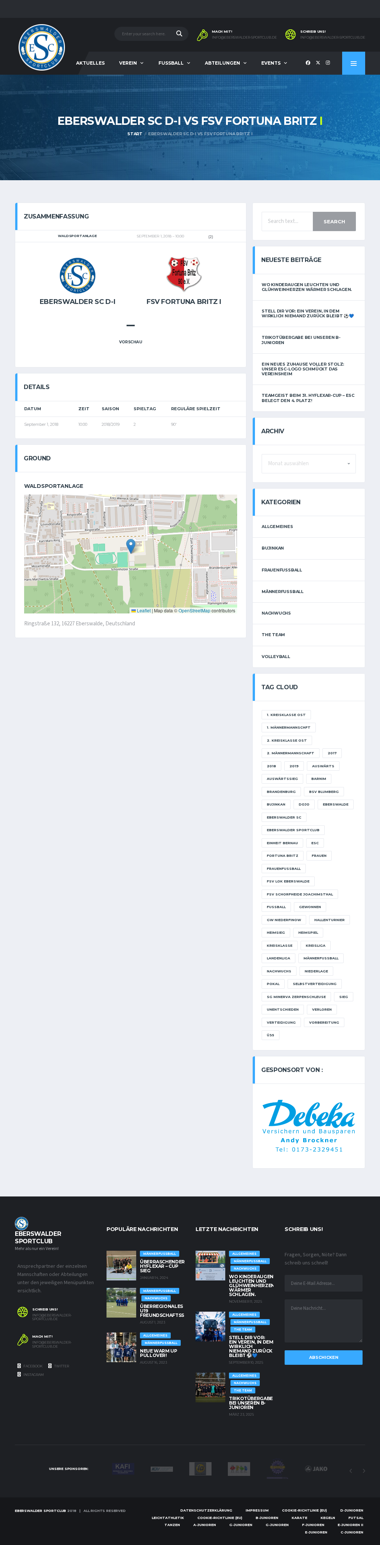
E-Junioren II (350, 1525)
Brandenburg (281, 792)
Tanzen (172, 1525)
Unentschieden (283, 1009)
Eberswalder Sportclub (293, 830)
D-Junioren (351, 1510)
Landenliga (278, 958)
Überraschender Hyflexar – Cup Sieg (162, 1266)
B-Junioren (267, 1518)
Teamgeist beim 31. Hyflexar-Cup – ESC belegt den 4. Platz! (308, 398)
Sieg (343, 997)
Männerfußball (283, 591)
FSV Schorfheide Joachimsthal (300, 894)
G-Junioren (240, 1525)
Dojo (304, 804)
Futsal (355, 1518)
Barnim (318, 779)
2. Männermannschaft (290, 753)
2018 (271, 766)
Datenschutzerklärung (206, 1510)
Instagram (33, 1375)
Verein (128, 63)
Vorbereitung (324, 1022)
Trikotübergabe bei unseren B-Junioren (301, 340)
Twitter (61, 1366)
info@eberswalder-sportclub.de (244, 37)
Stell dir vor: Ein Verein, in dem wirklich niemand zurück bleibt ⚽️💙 (308, 313)
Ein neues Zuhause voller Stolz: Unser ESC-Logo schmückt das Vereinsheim (303, 369)
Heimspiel (308, 932)
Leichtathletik (168, 1518)
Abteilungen (222, 63)
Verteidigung (281, 1022)
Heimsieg (276, 932)
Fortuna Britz (282, 856)
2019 (294, 766)
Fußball (276, 907)
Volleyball (276, 656)
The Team (273, 634)
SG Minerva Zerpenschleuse (296, 997)
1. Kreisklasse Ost (286, 715)
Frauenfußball (282, 570)
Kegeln (328, 1518)
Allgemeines (277, 526)
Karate (299, 1518)
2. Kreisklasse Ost (287, 740)
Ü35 (270, 1035)
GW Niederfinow (284, 920)
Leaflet (143, 610)
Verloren (322, 1009)
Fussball (171, 63)
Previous (350, 1471)
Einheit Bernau (282, 843)
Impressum (257, 1510)
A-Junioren (204, 1525)
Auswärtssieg (282, 779)
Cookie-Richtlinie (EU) (304, 1510)
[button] (130, 546)
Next (363, 1471)
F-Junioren (313, 1525)
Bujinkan (273, 548)
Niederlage (316, 971)
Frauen (319, 856)
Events (271, 63)
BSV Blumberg (324, 792)
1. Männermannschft (289, 727)
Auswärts (323, 766)
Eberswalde (335, 804)
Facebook (33, 1366)
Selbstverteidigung (315, 984)
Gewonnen (310, 907)
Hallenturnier (329, 920)
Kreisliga (315, 945)
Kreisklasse (279, 945)
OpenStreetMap (194, 610)
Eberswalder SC (284, 817)
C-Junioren (352, 1532)
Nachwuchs (276, 613)
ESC (315, 843)
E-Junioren (316, 1532)
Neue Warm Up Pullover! (158, 1353)
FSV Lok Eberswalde (288, 881)
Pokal (273, 984)
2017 (332, 753)
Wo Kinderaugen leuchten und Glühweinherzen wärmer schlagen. (307, 287)
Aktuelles (90, 63)
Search (334, 221)
